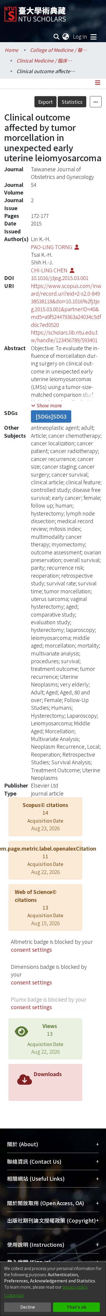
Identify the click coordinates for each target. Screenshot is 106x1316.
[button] (46, 405)
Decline (27, 1307)
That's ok (76, 1307)
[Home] (35, 12)
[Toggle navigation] (93, 36)
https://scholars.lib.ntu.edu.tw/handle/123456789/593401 (64, 336)
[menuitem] (66, 36)
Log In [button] (80, 36)
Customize (14, 1295)
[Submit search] (56, 36)
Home (11, 49)
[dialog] (53, 1289)
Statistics (72, 101)
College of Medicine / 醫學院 (59, 49)
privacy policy (74, 1287)
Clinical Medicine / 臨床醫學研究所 (45, 60)
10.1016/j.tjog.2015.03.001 (59, 277)
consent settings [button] (31, 949)
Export (45, 101)
